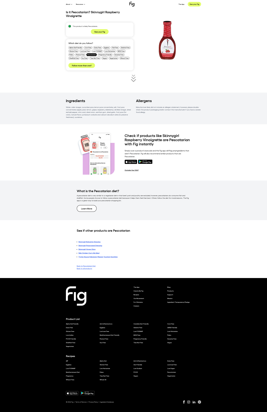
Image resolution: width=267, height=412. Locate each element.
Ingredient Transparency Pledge (178, 302)
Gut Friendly (138, 364)
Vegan (104, 58)
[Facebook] (184, 402)
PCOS (136, 372)
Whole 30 (103, 379)
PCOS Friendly (71, 338)
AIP (67, 361)
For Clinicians (138, 302)
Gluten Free (73, 51)
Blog (168, 287)
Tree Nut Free (95, 58)
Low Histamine (110, 51)
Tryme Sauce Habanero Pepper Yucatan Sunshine (98, 257)
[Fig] (131, 4)
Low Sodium (138, 368)
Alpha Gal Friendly (75, 47)
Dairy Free (97, 47)
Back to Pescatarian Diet (86, 266)
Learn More (86, 208)
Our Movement (139, 298)
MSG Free (121, 51)
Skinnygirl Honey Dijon (87, 249)
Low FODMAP (97, 51)
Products (170, 291)
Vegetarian (114, 58)
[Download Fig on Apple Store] (72, 393)
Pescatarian (91, 54)
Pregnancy (69, 376)
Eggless (106, 47)
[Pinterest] (199, 402)
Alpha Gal (103, 361)
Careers (136, 306)
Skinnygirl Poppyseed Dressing (90, 245)
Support (170, 294)
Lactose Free (85, 51)
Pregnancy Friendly (105, 54)
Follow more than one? (81, 65)
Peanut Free (80, 54)
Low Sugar (171, 368)
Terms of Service (81, 402)
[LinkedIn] (194, 402)
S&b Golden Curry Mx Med (88, 253)
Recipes (136, 294)
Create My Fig (138, 291)
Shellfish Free (74, 58)
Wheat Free (124, 58)
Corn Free (88, 47)
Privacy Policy (93, 402)
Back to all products (84, 268)
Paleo (71, 54)
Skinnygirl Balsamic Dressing (89, 242)
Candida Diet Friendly (141, 323)
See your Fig (194, 4)
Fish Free (115, 47)
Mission (169, 298)
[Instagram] (188, 402)
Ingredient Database (107, 402)
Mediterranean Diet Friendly (109, 335)
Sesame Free (119, 54)
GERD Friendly (172, 327)
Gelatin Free (125, 47)
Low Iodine (69, 335)
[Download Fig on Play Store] (87, 393)
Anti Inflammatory (106, 323)
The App (181, 4)
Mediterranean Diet (73, 372)
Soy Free (84, 58)
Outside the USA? (132, 170)
